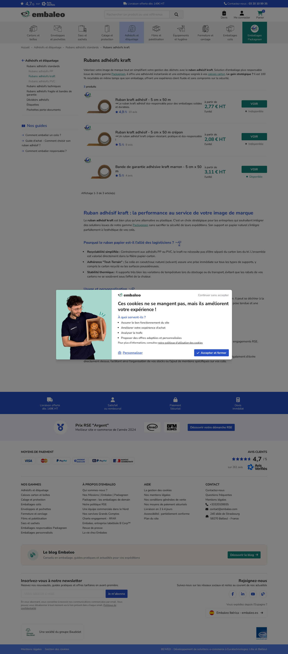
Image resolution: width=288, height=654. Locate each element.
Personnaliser (133, 353)
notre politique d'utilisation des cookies (180, 343)
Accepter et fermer (213, 353)
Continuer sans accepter (213, 295)
